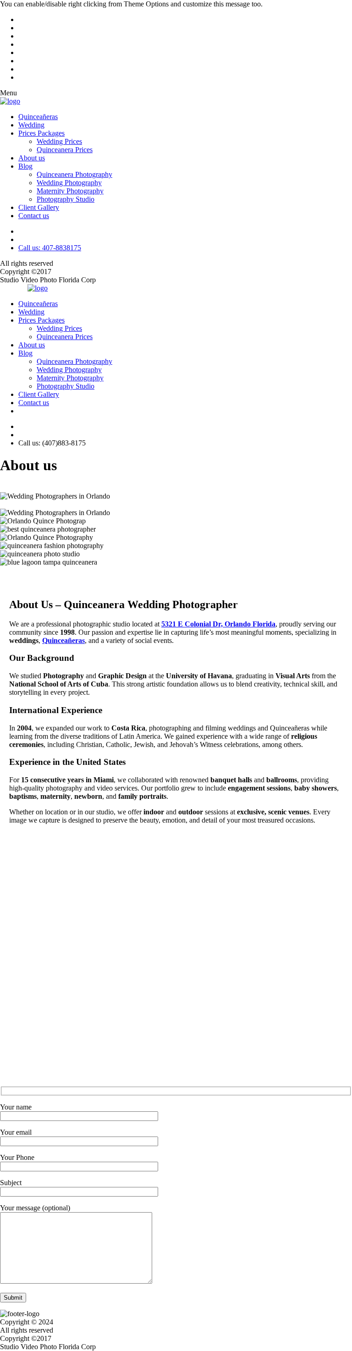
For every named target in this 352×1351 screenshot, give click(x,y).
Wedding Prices (59, 141)
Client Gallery (38, 207)
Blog (25, 166)
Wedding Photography (69, 183)
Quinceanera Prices (65, 150)
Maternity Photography (70, 191)
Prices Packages (41, 133)
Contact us (33, 216)
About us (31, 158)
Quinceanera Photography (74, 174)
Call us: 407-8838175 (49, 248)
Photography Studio (65, 199)
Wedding (31, 125)
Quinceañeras (38, 117)
